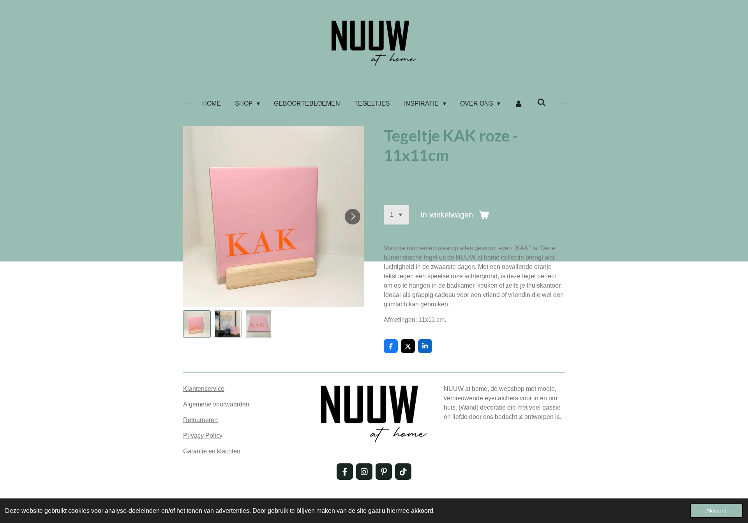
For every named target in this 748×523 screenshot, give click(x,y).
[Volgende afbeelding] (352, 216)
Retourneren (200, 420)
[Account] (518, 103)
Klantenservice (203, 388)
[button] (197, 324)
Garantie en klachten (211, 451)
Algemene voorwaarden (216, 404)
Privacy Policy (202, 435)
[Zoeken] (541, 102)
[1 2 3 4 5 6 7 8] (396, 214)
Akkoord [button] (716, 510)
